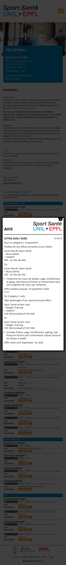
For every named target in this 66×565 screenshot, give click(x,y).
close (61, 219)
